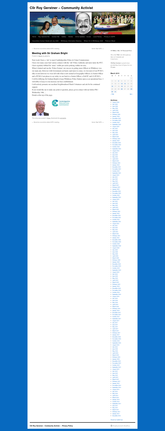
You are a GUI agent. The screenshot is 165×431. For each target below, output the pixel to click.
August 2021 (115, 223)
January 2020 (116, 262)
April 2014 (115, 395)
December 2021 (116, 215)
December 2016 (116, 337)
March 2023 (115, 185)
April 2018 (115, 304)
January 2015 (116, 383)
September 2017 (116, 318)
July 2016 (115, 347)
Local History (97, 37)
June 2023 (115, 179)
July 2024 (115, 153)
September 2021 (116, 221)
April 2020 (115, 256)
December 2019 (116, 264)
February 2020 (116, 260)
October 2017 (116, 316)
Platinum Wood (110, 41)
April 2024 (115, 159)
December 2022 (116, 191)
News (49, 118)
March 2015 (115, 379)
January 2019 (116, 286)
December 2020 (116, 240)
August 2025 (115, 126)
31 (115, 92)
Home (34, 37)
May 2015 (115, 375)
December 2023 (116, 167)
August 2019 (115, 272)
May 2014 (115, 393)
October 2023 (116, 171)
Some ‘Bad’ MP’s (98, 48)
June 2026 (115, 106)
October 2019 (116, 268)
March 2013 (115, 409)
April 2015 (115, 377)
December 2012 (116, 416)
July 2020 (115, 250)
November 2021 (116, 217)
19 (122, 86)
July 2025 (115, 128)
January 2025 (116, 140)
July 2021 (115, 225)
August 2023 (115, 175)
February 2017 (116, 333)
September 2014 (116, 387)
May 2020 (115, 254)
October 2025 (116, 122)
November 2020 (116, 242)
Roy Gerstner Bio (44, 37)
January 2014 (116, 399)
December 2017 (116, 312)
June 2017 (115, 324)
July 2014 (115, 391)
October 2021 (116, 219)
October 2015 (116, 365)
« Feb (112, 94)
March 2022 (115, 209)
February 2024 (116, 163)
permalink (63, 118)
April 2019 (115, 280)
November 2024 (116, 145)
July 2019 (115, 274)
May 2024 (115, 157)
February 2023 (116, 187)
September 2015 (116, 367)
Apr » (131, 94)
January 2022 (116, 213)
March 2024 (115, 161)
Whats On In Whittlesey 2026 (93, 41)
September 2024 (116, 149)
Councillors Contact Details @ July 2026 (45, 41)
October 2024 (116, 147)
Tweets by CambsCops (117, 420)
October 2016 (116, 341)
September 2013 (116, 403)
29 (131, 89)
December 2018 (116, 288)
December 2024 (116, 142)
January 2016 (116, 359)
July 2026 (115, 104)
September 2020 (116, 246)
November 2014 (116, 385)
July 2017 (115, 322)
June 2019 (115, 276)
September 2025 (116, 124)
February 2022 (116, 211)
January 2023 (116, 189)
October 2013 (116, 401)
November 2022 (116, 193)
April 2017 (115, 329)
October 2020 (116, 244)
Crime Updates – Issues (83, 37)
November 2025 (116, 120)
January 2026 (116, 116)
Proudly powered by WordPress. (121, 426)
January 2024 (116, 165)
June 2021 (115, 227)
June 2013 (115, 405)
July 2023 (115, 177)
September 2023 (116, 173)
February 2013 (116, 411)
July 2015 (115, 371)
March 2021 (115, 233)
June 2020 (115, 252)
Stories (70, 37)
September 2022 (116, 197)
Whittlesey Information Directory (71, 41)
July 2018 (115, 298)
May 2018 (115, 302)
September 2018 (116, 294)
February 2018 (116, 308)
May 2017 (115, 327)
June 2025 (115, 130)
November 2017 (116, 314)
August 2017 (115, 320)
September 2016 (116, 343)
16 (112, 86)
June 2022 (115, 203)
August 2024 (115, 151)
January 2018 (116, 310)
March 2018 (115, 306)
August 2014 (115, 389)
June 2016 (115, 349)
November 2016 (116, 339)
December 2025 (116, 118)
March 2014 (115, 397)
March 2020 (115, 258)
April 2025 (115, 134)
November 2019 (116, 266)
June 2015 (115, 373)
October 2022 (116, 195)
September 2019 (116, 270)
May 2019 (115, 278)
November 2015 (116, 363)
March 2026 (115, 112)
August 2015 (115, 369)
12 (122, 83)
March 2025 (115, 136)
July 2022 (115, 201)
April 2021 (115, 231)
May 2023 (115, 181)
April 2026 (115, 110)
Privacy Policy (67, 426)
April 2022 (115, 207)
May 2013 (115, 407)
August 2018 (115, 296)
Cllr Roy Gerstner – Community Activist (61, 7)
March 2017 (115, 331)
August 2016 (115, 345)
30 (112, 92)
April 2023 (115, 183)
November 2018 (116, 290)
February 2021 (116, 236)
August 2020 (115, 248)
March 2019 (115, 282)
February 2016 (116, 357)
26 (122, 89)
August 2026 (115, 102)
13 (125, 83)
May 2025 (115, 132)
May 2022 (115, 205)
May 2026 (115, 108)
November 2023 (116, 169)
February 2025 (116, 138)
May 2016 (115, 351)
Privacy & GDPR (109, 37)
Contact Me (55, 37)
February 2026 (116, 114)
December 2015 (116, 361)
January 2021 (116, 238)
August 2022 (115, 199)
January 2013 (116, 413)
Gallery (64, 37)
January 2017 (116, 335)
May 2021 (115, 229)
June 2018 (115, 300)
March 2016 (115, 355)
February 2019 (116, 284)
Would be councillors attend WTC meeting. (45, 48)
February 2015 (116, 381)
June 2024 (115, 155)
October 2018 (116, 292)
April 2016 (115, 353)
